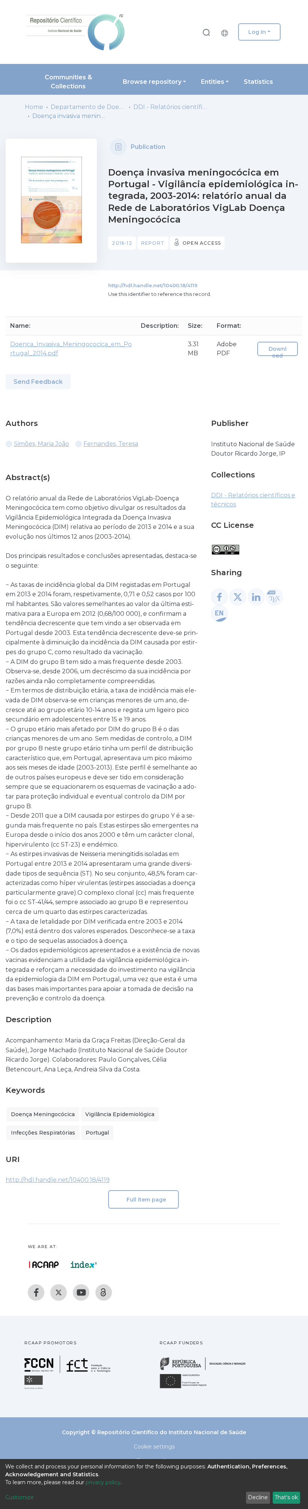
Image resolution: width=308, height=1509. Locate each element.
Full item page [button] (145, 1199)
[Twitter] (58, 1292)
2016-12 (122, 243)
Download (278, 352)
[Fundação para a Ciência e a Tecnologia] (68, 1370)
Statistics (258, 81)
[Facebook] (36, 1292)
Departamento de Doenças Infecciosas (88, 107)
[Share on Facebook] (219, 597)
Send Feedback (38, 381)
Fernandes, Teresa (110, 443)
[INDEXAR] (84, 1264)
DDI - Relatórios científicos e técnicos (170, 107)
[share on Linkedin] (256, 597)
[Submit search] (206, 32)
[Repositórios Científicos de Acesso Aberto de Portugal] (44, 1264)
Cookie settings (154, 1446)
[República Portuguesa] (207, 1369)
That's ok (286, 1497)
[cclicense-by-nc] (225, 545)
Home (34, 107)
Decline (258, 1497)
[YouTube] (81, 1292)
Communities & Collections (68, 82)
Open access (202, 243)
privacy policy (103, 1482)
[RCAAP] (103, 1292)
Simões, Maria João (41, 443)
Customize (19, 1497)
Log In (257, 32)
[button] (226, 32)
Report (153, 243)
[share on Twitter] (237, 597)
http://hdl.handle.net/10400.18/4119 (153, 285)
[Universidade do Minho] (34, 1388)
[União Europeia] (187, 1387)
